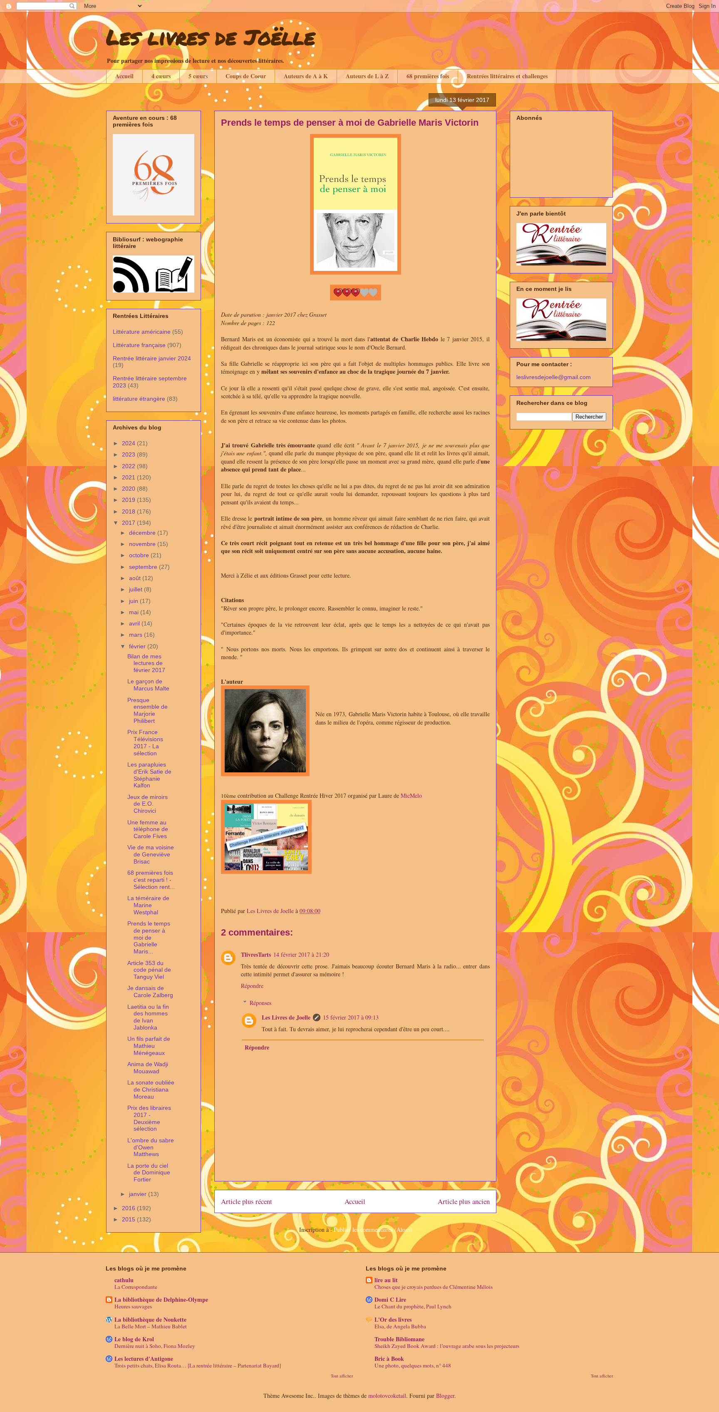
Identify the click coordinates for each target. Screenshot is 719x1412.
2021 (129, 477)
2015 (129, 1219)
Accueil (124, 76)
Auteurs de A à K (306, 76)
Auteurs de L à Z (367, 76)
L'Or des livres (393, 1319)
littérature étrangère (139, 398)
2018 (129, 511)
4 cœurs (161, 76)
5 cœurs (198, 76)
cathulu (124, 1280)
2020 (129, 488)
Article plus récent (246, 1201)
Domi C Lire (390, 1299)
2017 (129, 522)
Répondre (252, 986)
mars (136, 634)
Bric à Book (389, 1358)
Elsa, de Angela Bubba (400, 1326)
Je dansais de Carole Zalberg (150, 991)
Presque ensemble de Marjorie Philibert (147, 710)
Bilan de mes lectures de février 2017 (146, 663)
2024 (129, 443)
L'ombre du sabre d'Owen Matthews (150, 1147)
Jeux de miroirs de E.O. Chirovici (147, 804)
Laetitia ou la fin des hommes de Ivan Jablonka (148, 1017)
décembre (143, 532)
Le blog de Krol (134, 1339)
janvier (138, 1194)
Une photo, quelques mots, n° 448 (412, 1365)
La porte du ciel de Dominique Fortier (148, 1172)
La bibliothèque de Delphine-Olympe (161, 1299)
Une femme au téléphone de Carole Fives (147, 829)
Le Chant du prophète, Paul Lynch (412, 1306)
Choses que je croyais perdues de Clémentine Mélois (433, 1286)
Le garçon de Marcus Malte (148, 685)
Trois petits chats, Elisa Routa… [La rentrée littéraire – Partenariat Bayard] (197, 1365)
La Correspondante (135, 1286)
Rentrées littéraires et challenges (507, 76)
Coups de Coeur (246, 76)
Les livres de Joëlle (210, 37)
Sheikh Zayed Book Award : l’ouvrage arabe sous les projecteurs (446, 1346)
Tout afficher (342, 1376)
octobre (140, 555)
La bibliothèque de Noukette (150, 1319)
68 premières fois (428, 76)
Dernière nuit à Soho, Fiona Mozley (154, 1346)
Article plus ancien (464, 1201)
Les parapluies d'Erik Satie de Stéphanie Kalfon (149, 775)
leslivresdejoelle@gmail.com (553, 377)
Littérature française (139, 345)
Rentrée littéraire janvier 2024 (152, 358)
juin (134, 601)
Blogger (445, 1396)
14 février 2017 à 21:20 (301, 954)
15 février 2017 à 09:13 (351, 1017)
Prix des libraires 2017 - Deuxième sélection (149, 1118)
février (138, 646)
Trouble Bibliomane (399, 1339)
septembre (144, 566)
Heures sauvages (133, 1306)
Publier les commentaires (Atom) (373, 1229)
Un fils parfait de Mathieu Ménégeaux (148, 1045)
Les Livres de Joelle (286, 1017)
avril (135, 623)
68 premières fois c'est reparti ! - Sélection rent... (151, 879)
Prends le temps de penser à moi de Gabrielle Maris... (148, 937)
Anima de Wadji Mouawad (147, 1068)
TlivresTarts (256, 954)
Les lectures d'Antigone (143, 1358)
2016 (129, 1208)
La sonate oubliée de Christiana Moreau (150, 1089)
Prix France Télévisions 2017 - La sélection (145, 742)
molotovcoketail (387, 1396)
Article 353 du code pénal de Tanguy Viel (149, 970)
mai (134, 612)
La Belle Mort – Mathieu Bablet (150, 1326)
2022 (129, 466)
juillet (136, 589)
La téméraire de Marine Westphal (148, 905)
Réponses (260, 1003)
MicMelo (411, 795)
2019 (129, 499)
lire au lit (386, 1280)
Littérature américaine (142, 331)
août (135, 578)
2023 (129, 454)
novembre (143, 544)
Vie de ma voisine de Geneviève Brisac (150, 854)
